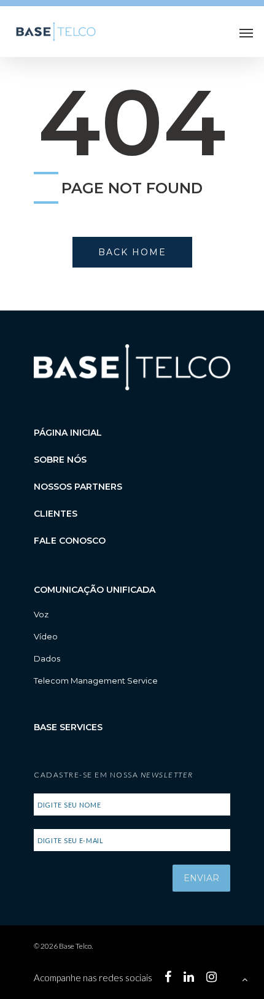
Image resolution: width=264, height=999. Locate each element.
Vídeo (46, 636)
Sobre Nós (60, 459)
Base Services (68, 727)
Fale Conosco (70, 540)
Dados (47, 658)
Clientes (55, 513)
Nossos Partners (78, 486)
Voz (41, 614)
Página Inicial (68, 432)
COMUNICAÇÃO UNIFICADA (94, 589)
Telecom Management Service (96, 680)
